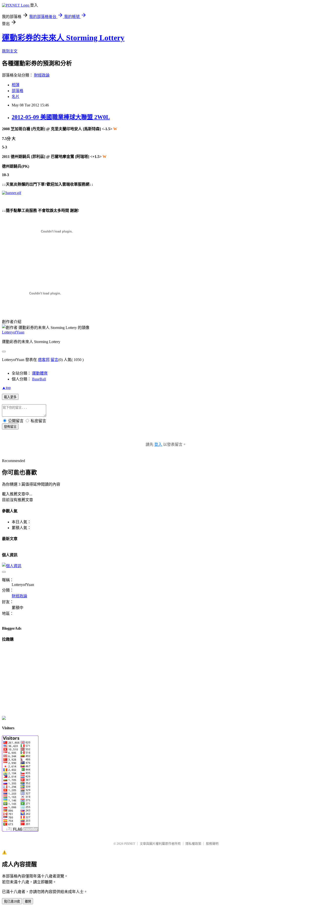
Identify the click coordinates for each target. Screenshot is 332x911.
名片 (15, 97)
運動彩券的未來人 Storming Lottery (63, 37)
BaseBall (39, 379)
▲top (6, 388)
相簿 (15, 85)
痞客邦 (44, 360)
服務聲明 (212, 843)
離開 (28, 901)
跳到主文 (9, 51)
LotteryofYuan (13, 332)
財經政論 (42, 75)
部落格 (17, 91)
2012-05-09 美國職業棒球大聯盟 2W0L (61, 117)
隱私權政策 (193, 843)
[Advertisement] (59, 258)
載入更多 (10, 397)
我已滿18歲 (12, 901)
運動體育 (40, 373)
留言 (54, 360)
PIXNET (129, 843)
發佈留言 (10, 427)
